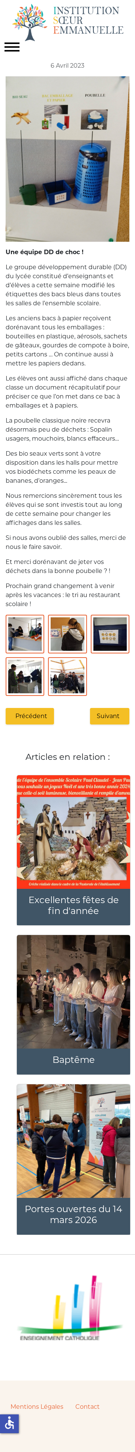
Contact (87, 1406)
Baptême (73, 1059)
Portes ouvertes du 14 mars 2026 (73, 1214)
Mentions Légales (36, 1406)
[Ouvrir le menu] (12, 47)
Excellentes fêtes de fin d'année (73, 905)
